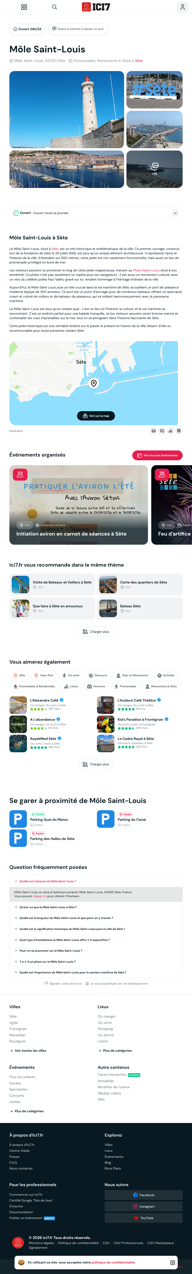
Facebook (147, 1195)
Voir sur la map (99, 416)
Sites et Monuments (135, 675)
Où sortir (74, 675)
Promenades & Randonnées (37, 686)
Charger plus (99, 632)
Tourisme (99, 686)
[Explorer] (24, 7)
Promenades (128, 686)
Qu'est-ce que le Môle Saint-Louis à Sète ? (48, 907)
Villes (14, 1007)
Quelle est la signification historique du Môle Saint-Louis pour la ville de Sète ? (72, 929)
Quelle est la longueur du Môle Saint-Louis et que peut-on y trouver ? (66, 918)
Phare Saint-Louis (146, 270)
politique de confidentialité (113, 1262)
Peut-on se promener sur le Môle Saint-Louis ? (51, 951)
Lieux (103, 1007)
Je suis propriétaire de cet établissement (119, 983)
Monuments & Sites (164, 686)
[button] (96, 881)
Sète (139, 61)
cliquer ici (39, 896)
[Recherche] (63, 7)
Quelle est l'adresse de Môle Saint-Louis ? (48, 881)
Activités (168, 675)
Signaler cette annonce (65, 983)
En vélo (170, 430)
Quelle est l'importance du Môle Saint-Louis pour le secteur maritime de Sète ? (73, 972)
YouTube (146, 1218)
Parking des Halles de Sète (52, 839)
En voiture (153, 430)
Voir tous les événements (161, 455)
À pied (162, 430)
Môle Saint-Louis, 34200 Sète (39, 61)
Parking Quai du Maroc (49, 819)
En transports (179, 430)
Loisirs (74, 686)
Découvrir (101, 675)
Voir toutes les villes (30, 1051)
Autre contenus (113, 1067)
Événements (22, 1067)
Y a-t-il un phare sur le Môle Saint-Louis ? (48, 962)
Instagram (147, 1206)
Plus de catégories (117, 1051)
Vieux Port (46, 675)
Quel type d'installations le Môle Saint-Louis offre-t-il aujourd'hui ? (65, 940)
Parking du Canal (132, 819)
